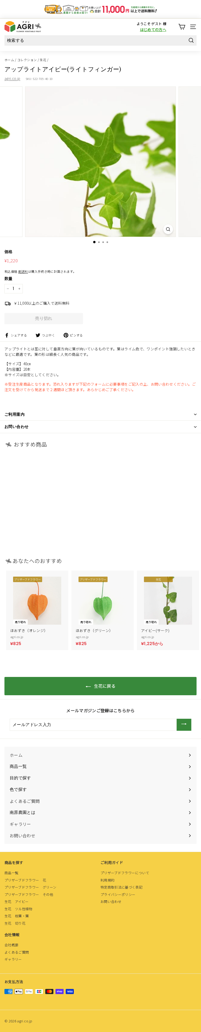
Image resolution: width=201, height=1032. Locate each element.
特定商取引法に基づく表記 (121, 887)
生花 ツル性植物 (18, 908)
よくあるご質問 (16, 952)
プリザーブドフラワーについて (124, 872)
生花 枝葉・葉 (16, 915)
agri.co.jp (12, 78)
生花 (43, 59)
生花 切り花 (14, 923)
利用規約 (107, 880)
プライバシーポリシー (118, 894)
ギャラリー (13, 959)
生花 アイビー (16, 901)
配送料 (23, 271)
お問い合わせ (110, 901)
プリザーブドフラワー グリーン (30, 887)
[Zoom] (168, 229)
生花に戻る (104, 686)
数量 (8, 278)
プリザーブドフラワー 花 (25, 880)
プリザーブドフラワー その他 (28, 894)
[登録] (184, 725)
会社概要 (11, 944)
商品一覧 (11, 872)
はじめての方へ (153, 29)
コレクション (27, 59)
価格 (8, 251)
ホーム (9, 59)
